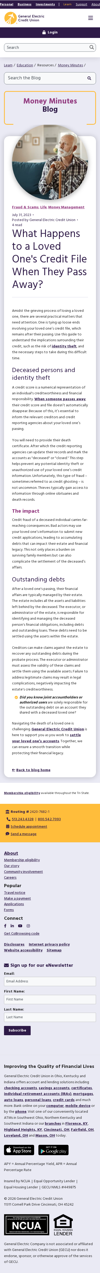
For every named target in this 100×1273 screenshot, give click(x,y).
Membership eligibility (22, 793)
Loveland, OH (16, 1136)
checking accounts (20, 1088)
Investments (45, 4)
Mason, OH (45, 1136)
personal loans (38, 1100)
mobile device (77, 1106)
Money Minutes (70, 65)
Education (25, 65)
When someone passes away (59, 399)
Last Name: (14, 1010)
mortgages (83, 1094)
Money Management (66, 207)
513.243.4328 (23, 819)
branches (53, 1124)
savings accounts (54, 1088)
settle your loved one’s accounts (46, 738)
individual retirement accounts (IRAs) (37, 1094)
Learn (67, 4)
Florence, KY (76, 1124)
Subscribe (17, 1031)
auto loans (13, 1100)
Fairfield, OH (82, 1130)
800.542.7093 (49, 819)
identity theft (64, 346)
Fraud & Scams (25, 207)
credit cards (64, 1100)
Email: (9, 974)
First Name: (14, 992)
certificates (81, 1088)
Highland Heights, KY (23, 1130)
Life (43, 207)
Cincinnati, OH (56, 1130)
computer (55, 1106)
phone (20, 1112)
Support (81, 4)
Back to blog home (33, 770)
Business (24, 4)
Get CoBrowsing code (21, 934)
